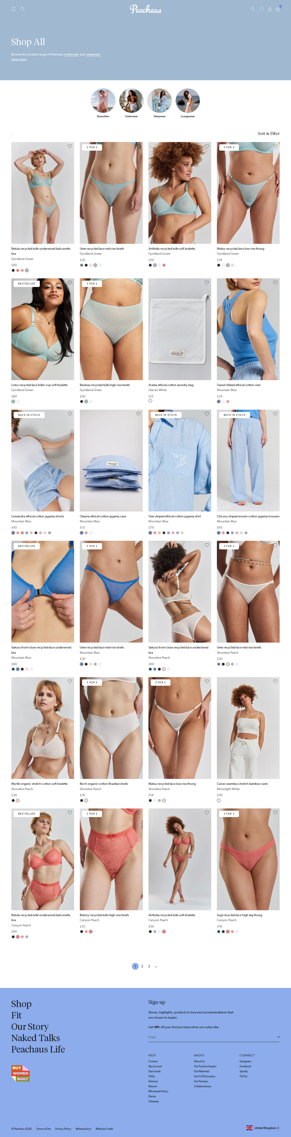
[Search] (22, 9)
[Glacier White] (99, 265)
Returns (152, 1086)
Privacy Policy (63, 1128)
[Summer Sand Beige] (31, 532)
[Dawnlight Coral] (22, 270)
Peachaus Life (38, 1049)
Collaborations (202, 1086)
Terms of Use (43, 1128)
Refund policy (83, 1128)
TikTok (243, 1076)
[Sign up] (278, 1037)
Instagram (245, 1061)
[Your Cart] (278, 9)
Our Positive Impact (205, 1066)
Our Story (30, 1026)
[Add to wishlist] (69, 146)
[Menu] (13, 9)
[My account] (269, 9)
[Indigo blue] (36, 532)
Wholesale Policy (158, 1091)
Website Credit (104, 1128)
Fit (16, 1015)
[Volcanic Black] (13, 270)
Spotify (244, 1071)
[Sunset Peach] (40, 532)
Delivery (153, 1081)
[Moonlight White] (218, 800)
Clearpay (153, 1101)
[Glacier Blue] (26, 532)
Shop (21, 1003)
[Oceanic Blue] (49, 532)
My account (155, 1066)
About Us (199, 1061)
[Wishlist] (261, 9)
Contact (153, 1061)
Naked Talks (35, 1037)
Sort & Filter (269, 133)
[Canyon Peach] (17, 270)
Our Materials (201, 1071)
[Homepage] (145, 9)
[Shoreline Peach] (90, 265)
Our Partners (201, 1081)
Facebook (245, 1066)
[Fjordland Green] (26, 270)
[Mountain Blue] (81, 265)
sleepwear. (93, 54)
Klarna (152, 1096)
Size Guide (154, 1071)
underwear (71, 54)
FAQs (151, 1076)
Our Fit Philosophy (204, 1076)
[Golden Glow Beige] (45, 532)
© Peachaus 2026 (21, 1128)
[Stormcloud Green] (13, 669)
